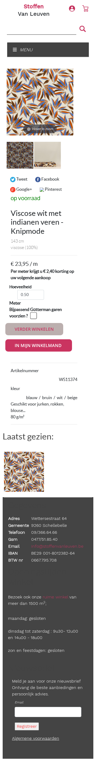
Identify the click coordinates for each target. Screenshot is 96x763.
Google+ (23, 189)
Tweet (21, 179)
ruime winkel (55, 597)
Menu (25, 49)
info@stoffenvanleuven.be (57, 546)
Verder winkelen (34, 329)
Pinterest (53, 189)
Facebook (50, 179)
